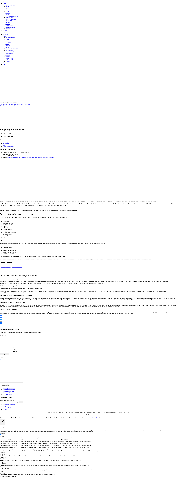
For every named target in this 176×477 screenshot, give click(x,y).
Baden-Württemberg (10, 5)
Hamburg (8, 13)
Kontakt (4, 406)
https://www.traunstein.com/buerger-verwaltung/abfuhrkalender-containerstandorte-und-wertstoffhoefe (31, 157)
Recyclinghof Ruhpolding (9, 391)
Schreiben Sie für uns (8, 408)
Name (14, 348)
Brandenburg (9, 10)
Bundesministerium (17, 267)
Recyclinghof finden (6, 267)
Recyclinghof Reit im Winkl (9, 393)
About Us (5, 409)
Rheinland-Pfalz (9, 21)
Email (14, 349)
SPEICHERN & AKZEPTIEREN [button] (8, 476)
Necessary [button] (2, 433)
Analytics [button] (2, 462)
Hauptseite (5, 2)
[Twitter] (88, 319)
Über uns (5, 30)
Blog (4, 32)
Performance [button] (3, 457)
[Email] (88, 321)
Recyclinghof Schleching (9, 389)
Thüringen (8, 28)
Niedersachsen (9, 17)
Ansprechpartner (7, 142)
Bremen (7, 11)
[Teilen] (88, 323)
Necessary (4, 435)
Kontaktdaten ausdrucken (6, 106)
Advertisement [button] (3, 467)
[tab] (89, 142)
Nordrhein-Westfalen (11, 19)
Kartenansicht (16, 106)
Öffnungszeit (6, 143)
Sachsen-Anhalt (9, 25)
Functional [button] (2, 452)
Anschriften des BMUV (16, 271)
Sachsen (8, 24)
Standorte (5, 3)
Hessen (7, 14)
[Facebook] (88, 316)
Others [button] (1, 471)
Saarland (8, 22)
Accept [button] (100, 418)
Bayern (7, 6)
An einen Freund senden (9, 146)
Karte (4, 145)
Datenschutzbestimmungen (9, 404)
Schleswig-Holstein (10, 27)
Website (15, 351)
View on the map (48, 372)
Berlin (7, 8)
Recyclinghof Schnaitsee (9, 388)
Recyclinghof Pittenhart (8, 394)
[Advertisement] (88, 116)
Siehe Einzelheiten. (93, 418)
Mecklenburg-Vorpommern (12, 16)
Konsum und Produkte (5, 271)
